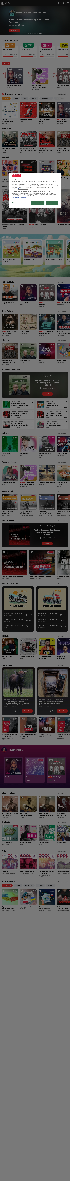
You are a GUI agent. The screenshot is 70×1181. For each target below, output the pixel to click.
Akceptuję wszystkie (52, 202)
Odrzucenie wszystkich (38, 202)
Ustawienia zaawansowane (19, 202)
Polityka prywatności (23, 188)
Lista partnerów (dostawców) (19, 197)
